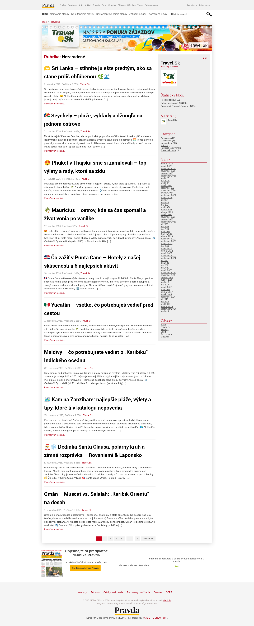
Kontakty (82, 592)
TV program (166, 334)
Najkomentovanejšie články (111, 14)
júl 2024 (164, 200)
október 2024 (167, 193)
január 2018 (166, 287)
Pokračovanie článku (54, 103)
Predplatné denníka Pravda (85, 568)
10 (130, 538)
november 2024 (168, 190)
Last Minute (166, 141)
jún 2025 (165, 178)
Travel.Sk (55, 22)
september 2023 (168, 222)
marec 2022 (166, 248)
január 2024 (166, 214)
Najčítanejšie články (82, 14)
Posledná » (148, 538)
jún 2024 (165, 202)
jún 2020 (165, 268)
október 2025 (167, 173)
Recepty (164, 329)
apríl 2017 (165, 289)
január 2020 (166, 270)
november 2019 (168, 275)
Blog (45, 14)
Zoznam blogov (137, 14)
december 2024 (168, 188)
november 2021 (168, 255)
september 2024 (168, 195)
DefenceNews (151, 5)
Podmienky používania (138, 592)
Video (140, 5)
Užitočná (131, 5)
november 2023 (168, 217)
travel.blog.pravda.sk (169, 67)
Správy (63, 5)
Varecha (112, 5)
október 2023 (167, 219)
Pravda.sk (165, 327)
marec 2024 (166, 209)
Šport (163, 332)
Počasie (164, 145)
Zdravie (96, 5)
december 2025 (168, 168)
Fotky (163, 324)
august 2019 (166, 280)
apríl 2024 (165, 207)
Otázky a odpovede (113, 592)
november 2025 (168, 171)
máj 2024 (165, 205)
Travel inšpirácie (168, 150)
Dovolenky (166, 138)
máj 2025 (165, 180)
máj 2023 (165, 229)
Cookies (158, 592)
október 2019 (167, 277)
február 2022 (167, 251)
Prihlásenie (204, 5)
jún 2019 (165, 282)
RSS (205, 58)
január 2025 (166, 185)
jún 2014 (165, 311)
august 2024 (166, 197)
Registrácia (192, 5)
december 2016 (168, 297)
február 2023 (167, 236)
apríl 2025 (165, 183)
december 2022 (168, 239)
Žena (104, 5)
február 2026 (167, 164)
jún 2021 (165, 263)
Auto (81, 5)
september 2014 (168, 309)
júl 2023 (164, 224)
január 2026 (166, 166)
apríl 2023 (165, 231)
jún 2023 (165, 226)
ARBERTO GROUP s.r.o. (155, 618)
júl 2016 (164, 299)
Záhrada (122, 5)
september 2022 (168, 241)
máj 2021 (165, 265)
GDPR (169, 592)
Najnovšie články (59, 14)
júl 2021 (164, 260)
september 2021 (168, 258)
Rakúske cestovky (169, 148)
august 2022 (166, 243)
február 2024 (167, 212)
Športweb (72, 5)
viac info (167, 600)
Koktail (88, 5)
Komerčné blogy (158, 14)
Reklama (95, 592)
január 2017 (166, 294)
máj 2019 (165, 285)
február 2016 (167, 306)
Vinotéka (165, 337)
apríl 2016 (165, 304)
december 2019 (168, 272)
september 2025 (168, 176)
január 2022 (166, 253)
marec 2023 (166, 234)
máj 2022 (165, 246)
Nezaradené (166, 143)
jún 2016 (165, 301)
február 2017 (167, 292)
